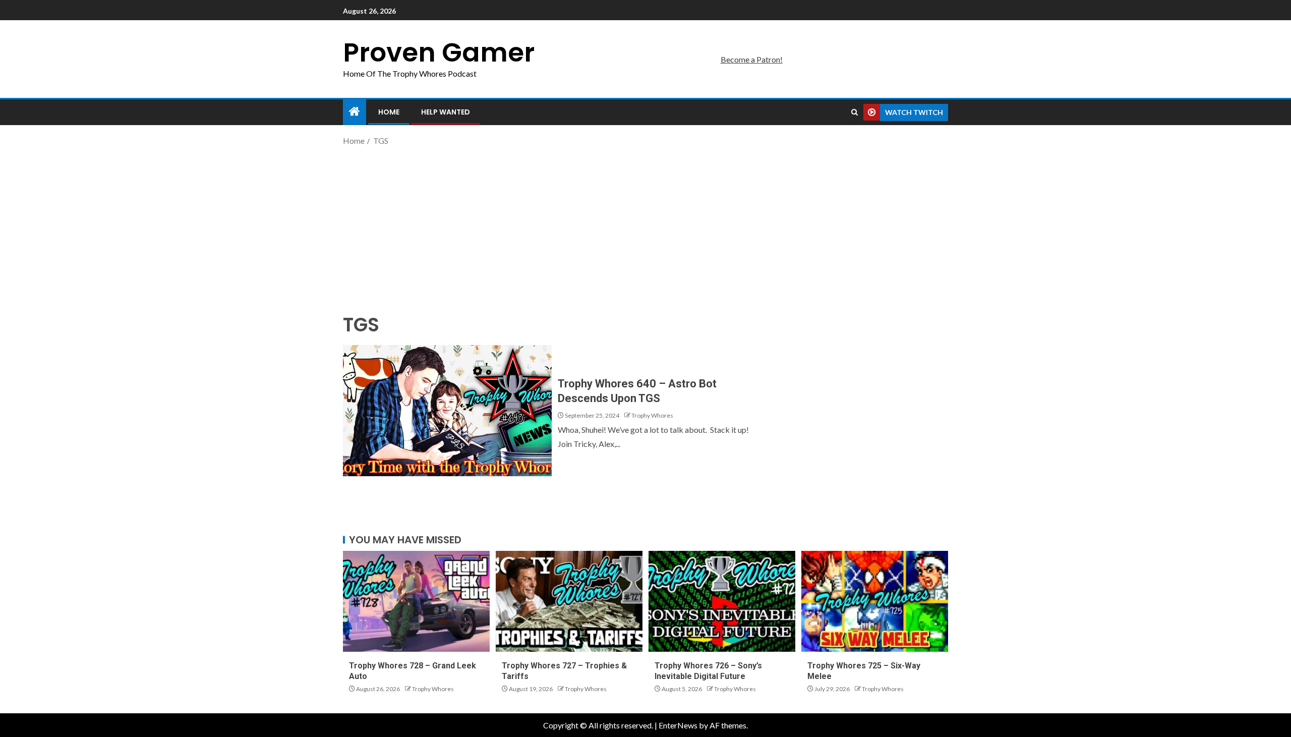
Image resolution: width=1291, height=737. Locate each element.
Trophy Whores (652, 415)
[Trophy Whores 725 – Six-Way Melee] (874, 601)
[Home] (354, 111)
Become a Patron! (752, 59)
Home (388, 112)
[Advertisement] (645, 228)
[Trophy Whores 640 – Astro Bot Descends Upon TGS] (447, 410)
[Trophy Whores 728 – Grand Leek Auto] (416, 601)
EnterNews (678, 725)
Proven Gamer (439, 52)
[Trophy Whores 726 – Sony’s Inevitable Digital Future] (722, 601)
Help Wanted (445, 112)
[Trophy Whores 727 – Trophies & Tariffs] (569, 601)
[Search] (854, 112)
